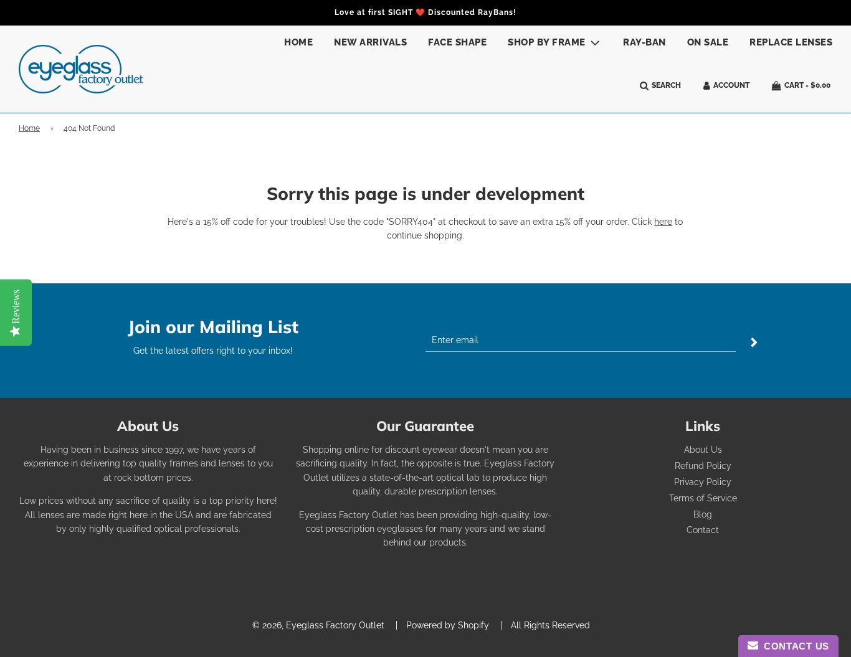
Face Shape (457, 42)
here (663, 222)
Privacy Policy (702, 482)
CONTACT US (793, 646)
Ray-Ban (644, 42)
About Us (703, 450)
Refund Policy (703, 466)
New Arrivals (370, 42)
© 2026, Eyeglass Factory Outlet (318, 625)
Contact (703, 530)
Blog (702, 514)
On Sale (708, 42)
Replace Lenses (790, 42)
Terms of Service (703, 498)
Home (298, 42)
